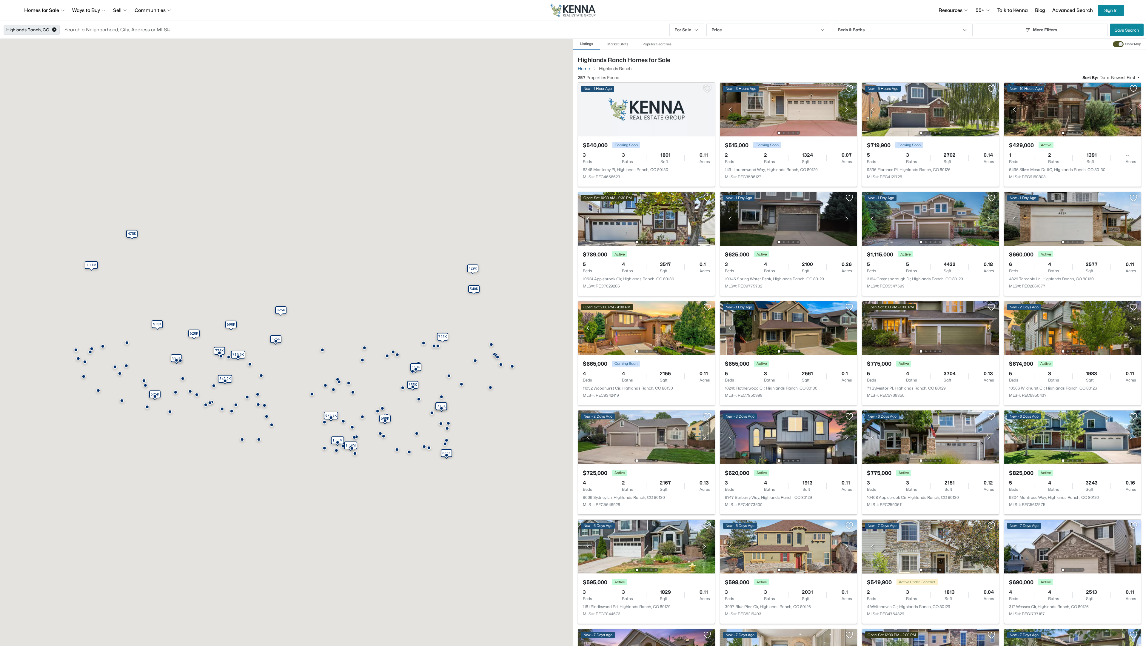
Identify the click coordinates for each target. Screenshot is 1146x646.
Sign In (1111, 10)
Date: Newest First (1117, 77)
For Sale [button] (682, 29)
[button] (54, 30)
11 (884, 637)
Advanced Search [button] (1072, 10)
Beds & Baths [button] (851, 29)
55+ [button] (980, 10)
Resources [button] (950, 10)
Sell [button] (117, 10)
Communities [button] (150, 10)
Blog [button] (1040, 10)
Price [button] (716, 29)
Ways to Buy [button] (86, 10)
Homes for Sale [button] (41, 10)
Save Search (1127, 30)
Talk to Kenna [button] (1012, 10)
